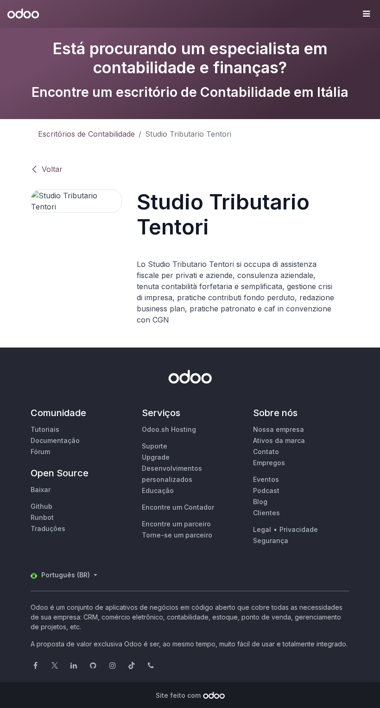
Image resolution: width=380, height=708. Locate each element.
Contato (266, 451)
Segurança (270, 540)
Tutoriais (45, 429)
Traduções (48, 528)
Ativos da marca (279, 440)
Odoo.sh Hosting (169, 429)
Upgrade (156, 457)
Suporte (154, 446)
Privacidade (298, 529)
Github (41, 506)
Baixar (41, 489)
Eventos (266, 479)
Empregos (269, 463)
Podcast (266, 490)
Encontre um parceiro (176, 524)
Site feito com (178, 695)
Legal (262, 529)
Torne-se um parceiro (177, 535)
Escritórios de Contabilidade (86, 134)
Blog (260, 502)
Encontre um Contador (178, 507)
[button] (366, 14)
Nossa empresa (278, 429)
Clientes (266, 513)
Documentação (55, 440)
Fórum (40, 451)
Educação (158, 490)
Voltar (52, 169)
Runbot (42, 517)
